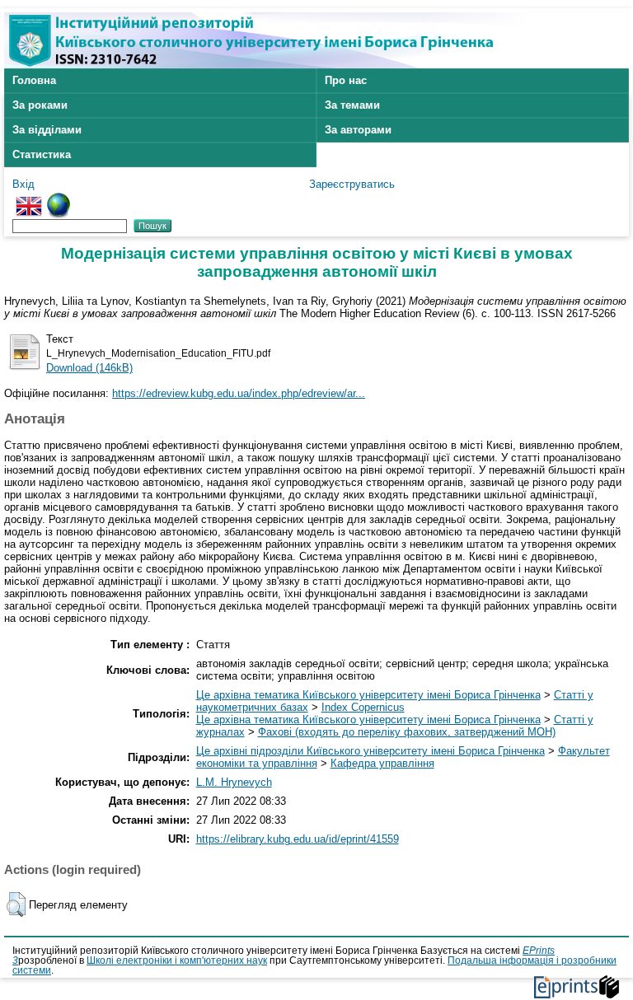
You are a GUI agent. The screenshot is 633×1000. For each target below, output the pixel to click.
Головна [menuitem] (34, 80)
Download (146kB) (89, 368)
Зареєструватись (352, 184)
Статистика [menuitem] (41, 154)
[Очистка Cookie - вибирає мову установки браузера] (58, 199)
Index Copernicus (363, 707)
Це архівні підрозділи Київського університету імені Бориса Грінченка (370, 751)
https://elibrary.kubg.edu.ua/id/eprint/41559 (297, 839)
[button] (16, 904)
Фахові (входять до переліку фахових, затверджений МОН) (407, 732)
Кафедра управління (382, 763)
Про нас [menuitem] (346, 80)
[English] (29, 199)
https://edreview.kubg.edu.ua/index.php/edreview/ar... (238, 393)
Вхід (23, 184)
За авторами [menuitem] (358, 130)
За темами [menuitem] (352, 105)
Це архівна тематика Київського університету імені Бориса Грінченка (368, 695)
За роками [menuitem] (40, 105)
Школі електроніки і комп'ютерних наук (177, 960)
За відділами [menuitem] (47, 130)
